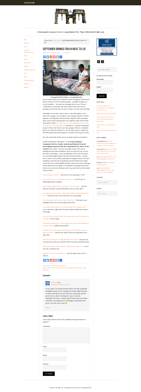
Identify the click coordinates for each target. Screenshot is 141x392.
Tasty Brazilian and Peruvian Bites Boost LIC (58, 200)
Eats (52, 265)
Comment (47, 326)
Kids (25, 77)
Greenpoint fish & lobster (75, 268)
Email (45, 355)
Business (26, 43)
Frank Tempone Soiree (51, 175)
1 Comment (66, 52)
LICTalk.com (59, 387)
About (26, 56)
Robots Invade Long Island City (106, 113)
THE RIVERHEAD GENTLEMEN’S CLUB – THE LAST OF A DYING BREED (105, 170)
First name (100, 79)
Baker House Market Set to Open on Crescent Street (61, 186)
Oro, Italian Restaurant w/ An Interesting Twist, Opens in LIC (64, 207)
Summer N (54, 282)
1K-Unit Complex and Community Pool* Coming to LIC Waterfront (106, 108)
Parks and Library (59, 265)
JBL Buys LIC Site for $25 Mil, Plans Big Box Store (60, 239)
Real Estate (27, 63)
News (25, 73)
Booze (26, 46)
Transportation (29, 80)
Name (45, 346)
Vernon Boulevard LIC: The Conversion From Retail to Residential (105, 119)
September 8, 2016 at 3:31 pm (60, 284)
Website (45, 364)
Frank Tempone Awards (59, 268)
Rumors (26, 87)
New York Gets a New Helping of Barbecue (58, 179)
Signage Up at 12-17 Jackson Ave (54, 253)
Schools (26, 84)
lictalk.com (29, 2)
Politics (26, 66)
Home (26, 59)
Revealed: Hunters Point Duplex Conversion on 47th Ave (62, 246)
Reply (48, 307)
